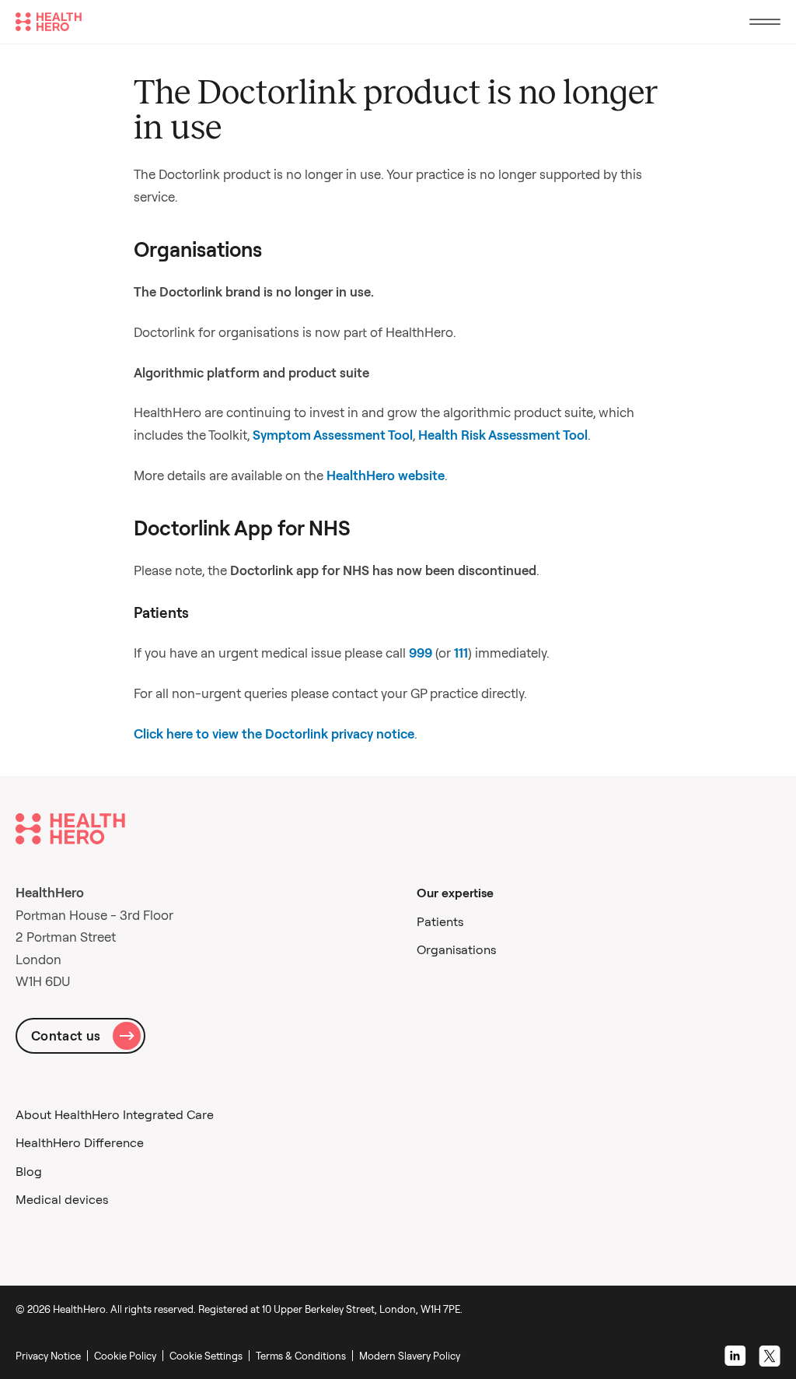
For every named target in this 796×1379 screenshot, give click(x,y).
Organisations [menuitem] (456, 949)
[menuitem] (209, 1355)
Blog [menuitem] (29, 1171)
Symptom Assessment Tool (333, 434)
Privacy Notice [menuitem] (48, 1355)
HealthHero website (385, 475)
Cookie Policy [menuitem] (125, 1355)
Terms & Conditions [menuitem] (301, 1355)
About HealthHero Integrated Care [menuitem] (115, 1114)
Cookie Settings (206, 1355)
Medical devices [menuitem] (62, 1199)
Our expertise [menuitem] (455, 892)
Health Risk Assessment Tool (503, 434)
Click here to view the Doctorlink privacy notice (274, 733)
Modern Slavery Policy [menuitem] (409, 1355)
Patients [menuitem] (440, 921)
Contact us (65, 1035)
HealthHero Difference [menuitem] (80, 1142)
